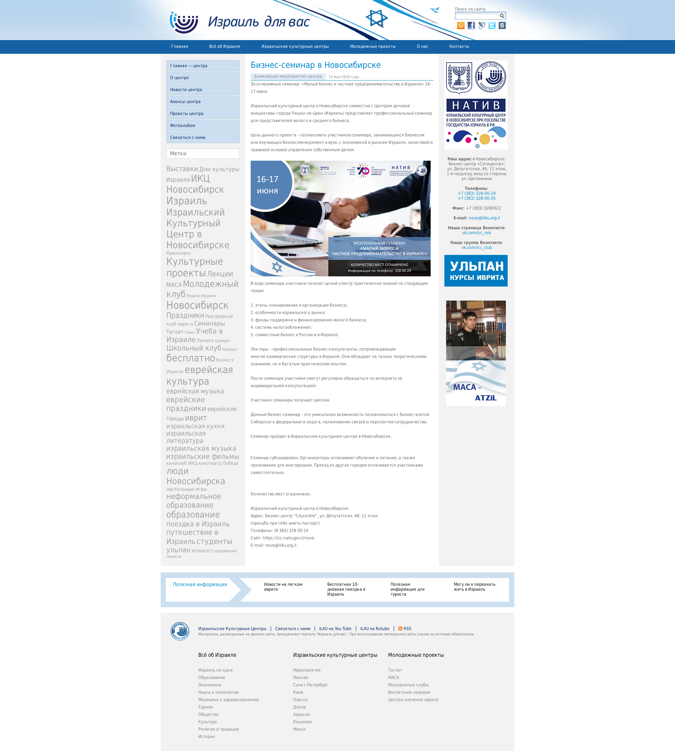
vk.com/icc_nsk (476, 232)
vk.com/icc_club (477, 247)
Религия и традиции (218, 729)
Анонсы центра (185, 101)
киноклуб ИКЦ (181, 463)
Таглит (175, 332)
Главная (179, 46)
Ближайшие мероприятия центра (288, 76)
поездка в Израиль (198, 524)
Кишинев (302, 721)
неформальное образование (193, 500)
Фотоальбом (182, 125)
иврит (196, 418)
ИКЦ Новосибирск (195, 184)
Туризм (205, 707)
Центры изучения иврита (413, 699)
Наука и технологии (218, 692)
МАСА (174, 285)
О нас (422, 46)
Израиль (186, 201)
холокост (202, 550)
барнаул (230, 349)
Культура (207, 721)
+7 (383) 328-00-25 (477, 198)
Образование (211, 677)
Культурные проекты (194, 267)
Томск (190, 332)
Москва (300, 677)
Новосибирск (197, 305)
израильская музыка (201, 448)
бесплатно (190, 358)
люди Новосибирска (195, 476)
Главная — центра (188, 65)
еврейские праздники (186, 404)
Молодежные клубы (408, 684)
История (206, 736)
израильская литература (186, 437)
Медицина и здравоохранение (228, 699)
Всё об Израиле (224, 46)
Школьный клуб (193, 348)
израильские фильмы (202, 456)
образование (193, 514)
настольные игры (186, 489)
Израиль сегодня (215, 670)
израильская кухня (195, 426)
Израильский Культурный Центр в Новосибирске (198, 228)
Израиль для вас (235, 20)
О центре (179, 77)
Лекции (220, 273)
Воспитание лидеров (409, 692)
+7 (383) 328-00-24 (477, 193)
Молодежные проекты (373, 46)
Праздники (185, 315)
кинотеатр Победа (218, 463)
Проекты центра (187, 113)
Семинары (209, 323)
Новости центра (186, 89)
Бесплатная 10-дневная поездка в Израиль (346, 589)
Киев (298, 692)
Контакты (459, 46)
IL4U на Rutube (375, 628)
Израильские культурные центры (295, 46)
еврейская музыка (195, 391)
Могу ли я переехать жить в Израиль (474, 587)
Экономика (209, 684)
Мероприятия (307, 670)
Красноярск (178, 253)
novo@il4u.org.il (484, 218)
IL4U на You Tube (335, 628)
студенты (214, 541)
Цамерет (223, 341)
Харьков (301, 714)
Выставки (182, 169)
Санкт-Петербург (310, 684)
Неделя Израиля (201, 296)
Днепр (299, 707)
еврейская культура (199, 375)
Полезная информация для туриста (408, 589)
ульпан (178, 550)
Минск (299, 729)
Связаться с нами (187, 137)
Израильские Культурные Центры (232, 628)
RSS (407, 628)
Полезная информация (200, 584)
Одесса (300, 699)
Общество (208, 714)
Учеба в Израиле (194, 335)
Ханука (205, 340)
